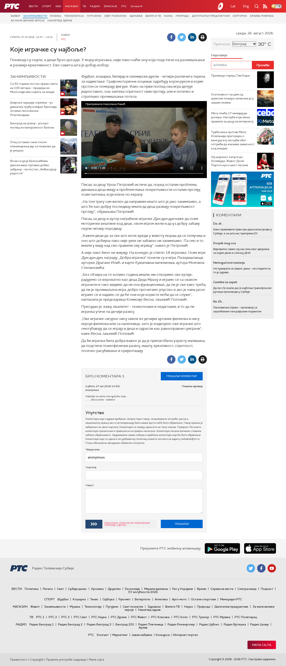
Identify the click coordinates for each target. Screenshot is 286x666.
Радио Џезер (259, 624)
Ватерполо (143, 599)
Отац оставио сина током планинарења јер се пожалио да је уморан (32, 146)
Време (201, 589)
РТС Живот (139, 617)
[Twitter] (182, 37)
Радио (95, 6)
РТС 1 (40, 617)
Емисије (110, 6)
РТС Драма (119, 617)
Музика (55, 16)
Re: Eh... (218, 301)
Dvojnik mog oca (224, 243)
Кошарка (79, 599)
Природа (182, 16)
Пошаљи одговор (192, 386)
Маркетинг (120, 635)
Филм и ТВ (153, 16)
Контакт (103, 635)
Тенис (94, 599)
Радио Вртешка (235, 624)
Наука (168, 16)
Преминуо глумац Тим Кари (230, 75)
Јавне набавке (141, 635)
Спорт (46, 6)
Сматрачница (246, 589)
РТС (123, 6)
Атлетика (161, 599)
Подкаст (267, 589)
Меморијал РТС (231, 599)
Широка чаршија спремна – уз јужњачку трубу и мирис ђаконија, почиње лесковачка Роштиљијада (33, 109)
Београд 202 (124, 624)
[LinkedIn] (192, 37)
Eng (246, 6)
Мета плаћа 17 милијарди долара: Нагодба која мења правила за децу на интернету (232, 117)
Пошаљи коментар (181, 376)
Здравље (136, 16)
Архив (143, 627)
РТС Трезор (200, 617)
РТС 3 (65, 617)
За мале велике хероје (28, 20)
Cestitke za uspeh (225, 282)
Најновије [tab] (219, 55)
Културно (240, 16)
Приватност (18, 659)
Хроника (97, 589)
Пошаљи (182, 524)
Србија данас (77, 589)
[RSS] (265, 6)
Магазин (71, 6)
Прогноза (222, 44)
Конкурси (163, 635)
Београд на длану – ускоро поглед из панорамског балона (32, 125)
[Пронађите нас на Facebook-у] (261, 568)
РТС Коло (181, 617)
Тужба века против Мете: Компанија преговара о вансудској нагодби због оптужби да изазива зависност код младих (233, 140)
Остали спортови (203, 599)
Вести (33, 6)
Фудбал (62, 599)
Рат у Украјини (182, 589)
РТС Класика (160, 617)
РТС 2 (53, 617)
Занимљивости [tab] (28, 76)
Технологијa (74, 16)
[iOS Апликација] (242, 189)
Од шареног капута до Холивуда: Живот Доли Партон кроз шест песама (229, 161)
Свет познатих (115, 16)
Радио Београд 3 (99, 624)
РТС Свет (80, 617)
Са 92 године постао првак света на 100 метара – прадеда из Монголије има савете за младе (34, 88)
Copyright (36, 659)
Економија (132, 589)
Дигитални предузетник (211, 16)
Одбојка (108, 599)
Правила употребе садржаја (66, 659)
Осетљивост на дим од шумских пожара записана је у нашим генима (232, 98)
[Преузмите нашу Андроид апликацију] (222, 548)
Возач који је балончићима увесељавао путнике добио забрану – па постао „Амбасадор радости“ (33, 167)
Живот (15, 16)
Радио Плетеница (150, 624)
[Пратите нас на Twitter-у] (251, 568)
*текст (89, 485)
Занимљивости (35, 16)
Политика (31, 589)
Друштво (114, 589)
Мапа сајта (261, 645)
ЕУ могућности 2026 (143, 592)
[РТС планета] (221, 6)
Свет (60, 589)
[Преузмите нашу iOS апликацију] (260, 548)
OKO (58, 6)
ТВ (84, 6)
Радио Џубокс (209, 624)
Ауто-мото (179, 599)
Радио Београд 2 (70, 624)
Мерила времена (156, 589)
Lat (233, 6)
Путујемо (94, 16)
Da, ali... (218, 223)
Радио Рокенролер (181, 624)
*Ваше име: (92, 449)
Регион (48, 589)
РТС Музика (221, 617)
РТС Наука (99, 617)
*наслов (90, 467)
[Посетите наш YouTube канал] (272, 568)
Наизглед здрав (60, 20)
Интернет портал (185, 635)
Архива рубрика (262, 16)
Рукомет (124, 599)
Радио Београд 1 (41, 624)
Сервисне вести (221, 589)
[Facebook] (171, 37)
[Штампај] (202, 37)
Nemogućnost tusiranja (229, 262)
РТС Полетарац (245, 617)
